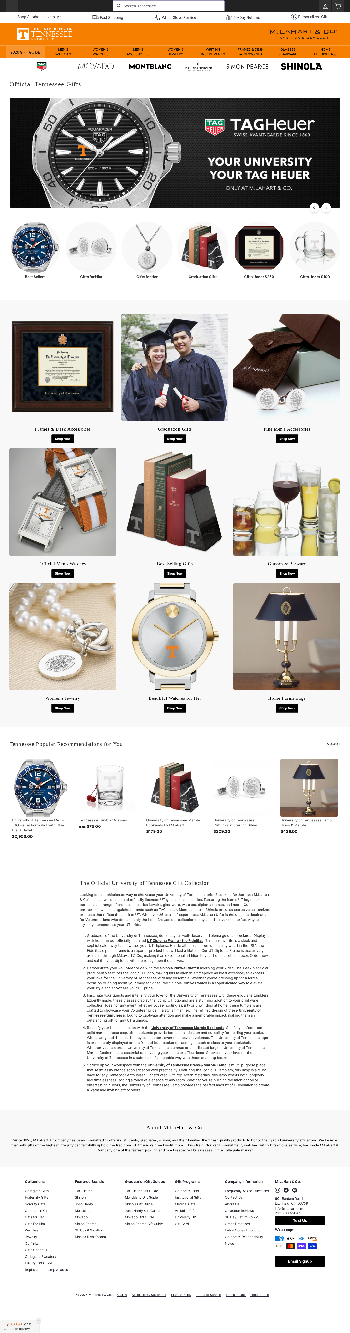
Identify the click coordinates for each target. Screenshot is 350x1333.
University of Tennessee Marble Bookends (187, 1027)
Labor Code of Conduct (243, 1230)
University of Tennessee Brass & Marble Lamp (187, 1065)
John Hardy (84, 1204)
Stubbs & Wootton (89, 1230)
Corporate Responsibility (244, 1237)
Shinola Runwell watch (179, 968)
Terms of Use (236, 1295)
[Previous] (314, 207)
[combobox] (169, 5)
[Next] (326, 207)
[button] (63, 52)
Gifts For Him (35, 1224)
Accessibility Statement (149, 1295)
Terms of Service (208, 1295)
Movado (81, 1217)
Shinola (80, 1197)
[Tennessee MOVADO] (96, 67)
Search (122, 1295)
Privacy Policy (181, 1295)
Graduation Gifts (37, 1211)
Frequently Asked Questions (247, 1191)
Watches (31, 1230)
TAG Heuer (83, 1191)
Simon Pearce (85, 1224)
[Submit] (118, 6)
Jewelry (31, 1237)
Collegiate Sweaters (40, 1256)
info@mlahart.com (289, 1208)
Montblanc (83, 1211)
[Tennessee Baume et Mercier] (198, 67)
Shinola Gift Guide (139, 1204)
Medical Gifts (185, 1204)
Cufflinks (32, 1243)
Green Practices (237, 1224)
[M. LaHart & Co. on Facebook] (286, 1190)
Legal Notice (259, 1295)
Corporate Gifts (187, 1191)
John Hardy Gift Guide (142, 1211)
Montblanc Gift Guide (141, 1197)
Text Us (300, 1220)
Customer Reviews (239, 1211)
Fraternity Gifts (36, 1197)
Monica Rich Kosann (90, 1237)
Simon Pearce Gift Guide (144, 1224)
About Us (232, 1204)
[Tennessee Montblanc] (150, 67)
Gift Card (182, 1224)
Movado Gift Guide (139, 1217)
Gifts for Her (34, 1217)
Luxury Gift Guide (38, 1263)
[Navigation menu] (12, 6)
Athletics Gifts (185, 1211)
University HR (185, 1217)
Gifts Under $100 (38, 1250)
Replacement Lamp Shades (46, 1270)
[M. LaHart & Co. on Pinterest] (294, 1190)
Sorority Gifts (35, 1204)
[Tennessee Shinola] (301, 67)
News (229, 1243)
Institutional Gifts (188, 1197)
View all (333, 744)
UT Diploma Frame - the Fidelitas (175, 940)
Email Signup (300, 1261)
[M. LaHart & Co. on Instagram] (277, 1190)
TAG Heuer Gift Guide (141, 1191)
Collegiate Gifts (37, 1191)
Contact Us (233, 1197)
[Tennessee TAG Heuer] (42, 67)
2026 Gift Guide (25, 52)
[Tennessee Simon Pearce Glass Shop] (247, 67)
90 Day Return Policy (241, 1217)
